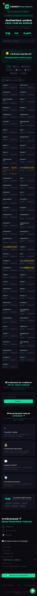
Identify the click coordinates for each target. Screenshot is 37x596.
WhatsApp (7, 535)
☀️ (4, 4)
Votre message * (7, 563)
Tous (8, 66)
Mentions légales (7, 585)
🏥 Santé (18, 70)
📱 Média (9, 70)
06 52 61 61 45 (9, 531)
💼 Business (26, 66)
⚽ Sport (27, 70)
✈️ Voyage (14, 73)
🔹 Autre (23, 73)
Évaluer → (18, 401)
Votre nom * (6, 544)
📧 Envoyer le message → (18, 575)
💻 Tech (16, 66)
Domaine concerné (7, 556)
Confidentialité (29, 585)
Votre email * (6, 550)
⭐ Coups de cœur (12, 80)
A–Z (4, 80)
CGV (19, 585)
